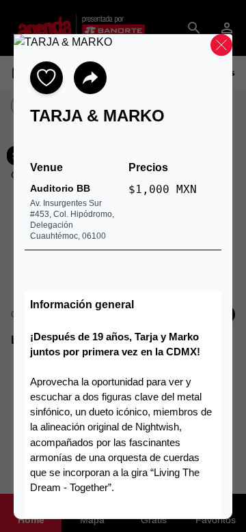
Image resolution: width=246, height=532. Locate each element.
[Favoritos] (46, 77)
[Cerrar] (221, 45)
